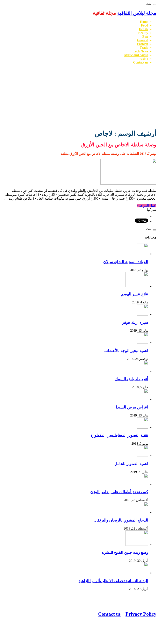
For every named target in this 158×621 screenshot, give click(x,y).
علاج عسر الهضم (134, 294)
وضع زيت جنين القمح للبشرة (125, 552)
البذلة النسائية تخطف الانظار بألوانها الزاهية (113, 581)
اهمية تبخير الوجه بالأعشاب (126, 350)
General (142, 40)
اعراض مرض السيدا (132, 407)
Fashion (142, 44)
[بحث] (154, 4)
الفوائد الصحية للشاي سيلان (125, 262)
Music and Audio (136, 55)
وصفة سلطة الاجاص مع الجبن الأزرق (118, 144)
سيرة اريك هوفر (135, 322)
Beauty (143, 33)
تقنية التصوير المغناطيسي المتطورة (119, 435)
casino (143, 58)
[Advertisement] (79, 96)
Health (143, 29)
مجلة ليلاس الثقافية (136, 13)
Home (144, 21)
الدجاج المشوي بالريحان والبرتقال (121, 520)
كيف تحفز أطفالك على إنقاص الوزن (119, 492)
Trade (144, 47)
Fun (145, 36)
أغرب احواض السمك (131, 379)
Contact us (140, 62)
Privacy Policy (140, 614)
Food (144, 25)
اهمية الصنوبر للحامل (131, 463)
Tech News (140, 51)
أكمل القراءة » (146, 205)
